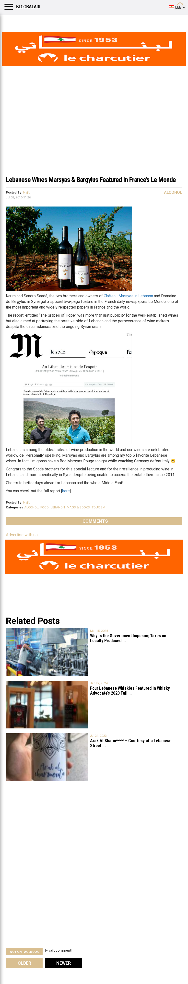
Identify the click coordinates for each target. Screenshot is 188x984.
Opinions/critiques (96, 21)
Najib (27, 192)
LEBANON (58, 507)
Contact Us (129, 21)
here (66, 491)
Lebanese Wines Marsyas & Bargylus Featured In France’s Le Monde (91, 180)
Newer (63, 963)
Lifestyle (11, 21)
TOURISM (98, 507)
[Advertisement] (94, 136)
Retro (49, 21)
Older (24, 963)
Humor (32, 21)
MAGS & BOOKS (78, 507)
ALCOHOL (31, 507)
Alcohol (173, 192)
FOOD (44, 507)
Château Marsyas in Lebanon (128, 296)
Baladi (67, 21)
